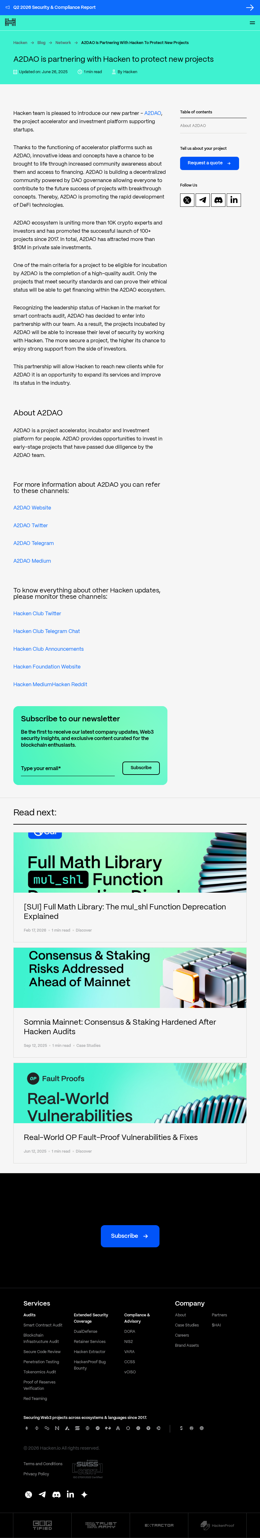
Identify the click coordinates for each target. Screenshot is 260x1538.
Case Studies (187, 1325)
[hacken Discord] (56, 1495)
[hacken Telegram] (42, 1495)
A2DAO (152, 113)
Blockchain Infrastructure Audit (41, 1339)
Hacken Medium (32, 684)
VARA (129, 1352)
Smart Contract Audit (42, 1325)
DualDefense (85, 1331)
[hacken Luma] (84, 1495)
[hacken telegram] (203, 200)
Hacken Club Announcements (48, 649)
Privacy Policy (36, 1474)
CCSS (129, 1362)
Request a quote (205, 163)
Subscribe (141, 768)
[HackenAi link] (42, 1525)
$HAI (216, 1325)
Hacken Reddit (69, 684)
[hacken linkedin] (234, 200)
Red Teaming (35, 1399)
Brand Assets (187, 1345)
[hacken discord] (218, 200)
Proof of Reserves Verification (39, 1385)
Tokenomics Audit (39, 1372)
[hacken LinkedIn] (70, 1495)
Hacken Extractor (89, 1352)
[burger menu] (252, 22)
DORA (129, 1331)
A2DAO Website (32, 508)
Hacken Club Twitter (37, 613)
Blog (41, 43)
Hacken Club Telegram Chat (46, 631)
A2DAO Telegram (33, 543)
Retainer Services (90, 1342)
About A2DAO (193, 126)
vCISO (130, 1372)
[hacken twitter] (187, 200)
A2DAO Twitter (30, 525)
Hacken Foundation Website (47, 667)
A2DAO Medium (32, 561)
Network (63, 43)
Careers (182, 1335)
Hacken (20, 43)
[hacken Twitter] (28, 1495)
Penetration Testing (41, 1362)
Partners (219, 1315)
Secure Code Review (42, 1352)
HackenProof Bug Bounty (90, 1365)
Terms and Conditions (42, 1464)
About (180, 1315)
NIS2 (128, 1342)
